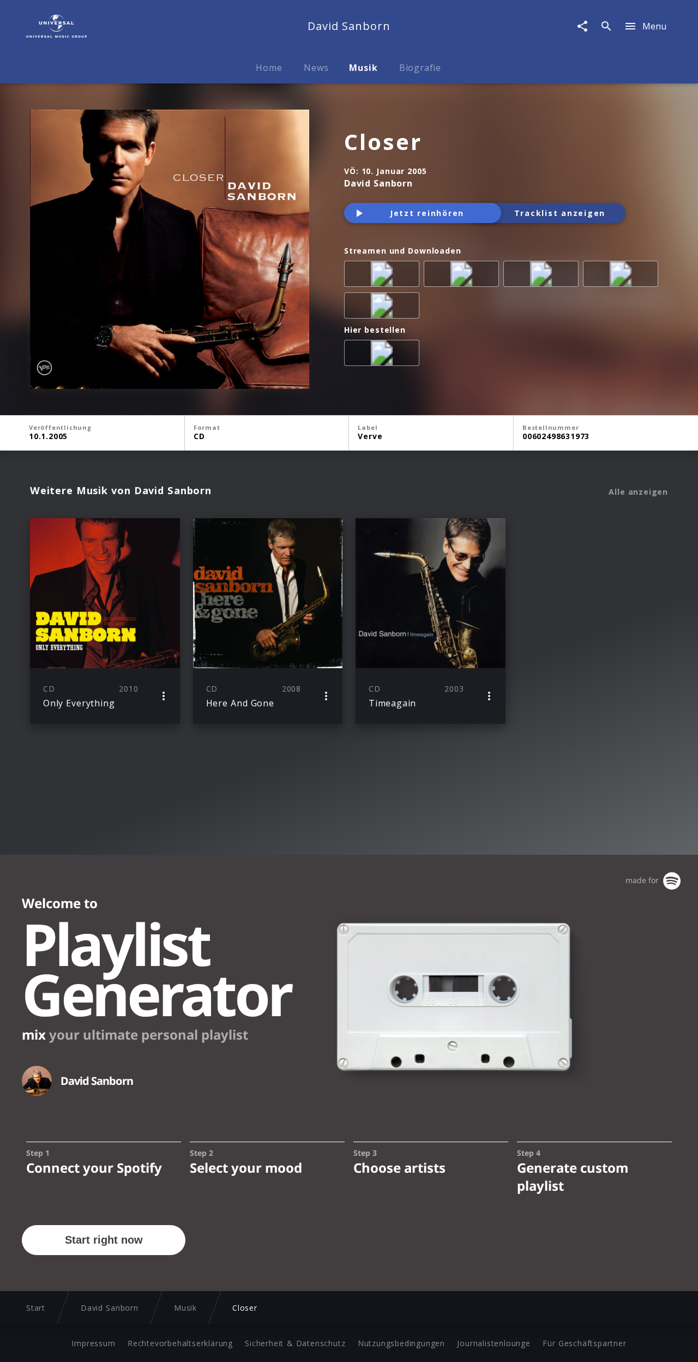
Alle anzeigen (638, 492)
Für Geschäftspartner (584, 1343)
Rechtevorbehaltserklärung (180, 1343)
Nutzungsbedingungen (401, 1343)
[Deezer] (623, 276)
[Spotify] (543, 276)
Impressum (93, 1343)
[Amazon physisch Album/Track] (384, 355)
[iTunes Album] (384, 307)
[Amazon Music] (463, 276)
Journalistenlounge (493, 1343)
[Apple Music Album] (384, 276)
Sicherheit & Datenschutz (295, 1343)
